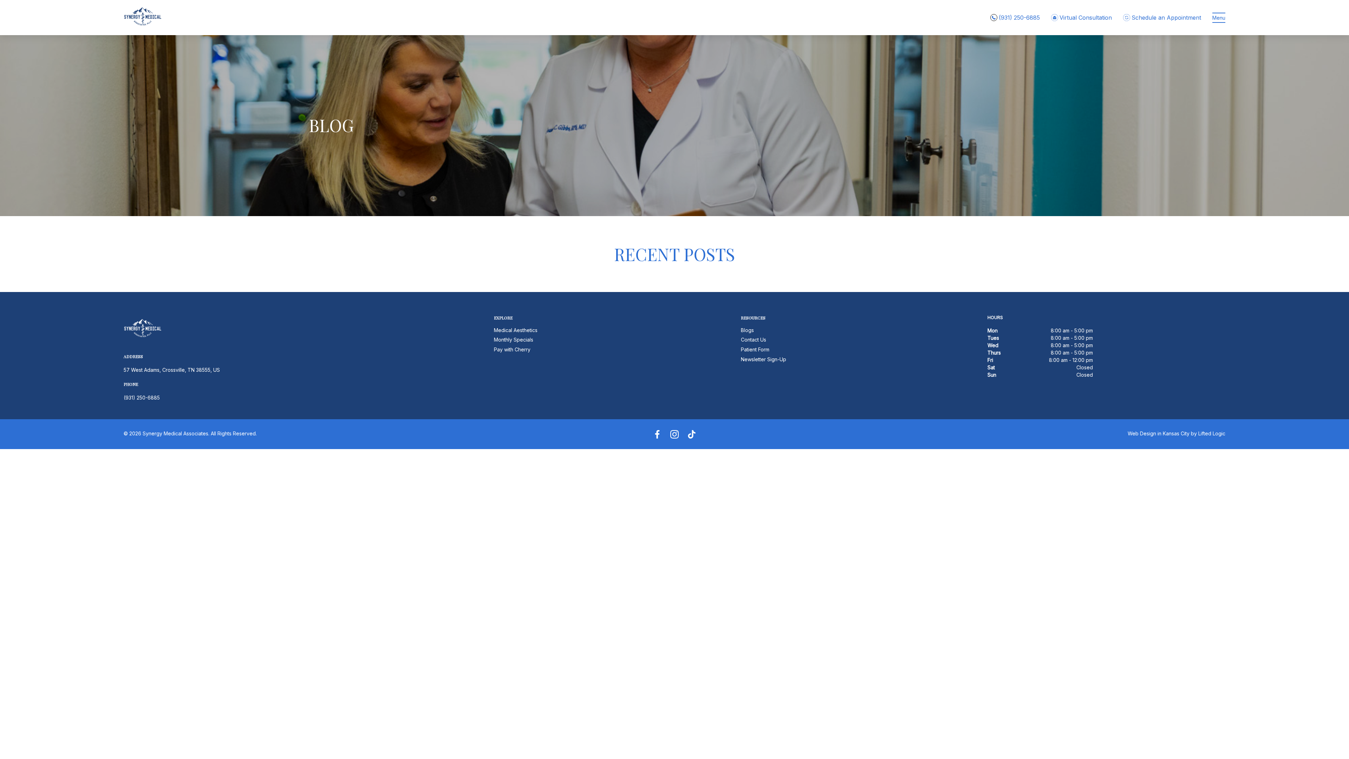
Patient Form (755, 349)
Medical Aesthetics (515, 330)
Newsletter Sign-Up (763, 359)
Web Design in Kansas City (1159, 433)
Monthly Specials (513, 340)
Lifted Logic (1211, 433)
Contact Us (753, 340)
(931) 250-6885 (142, 398)
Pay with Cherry (512, 349)
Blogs (747, 330)
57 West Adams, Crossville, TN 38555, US (172, 370)
